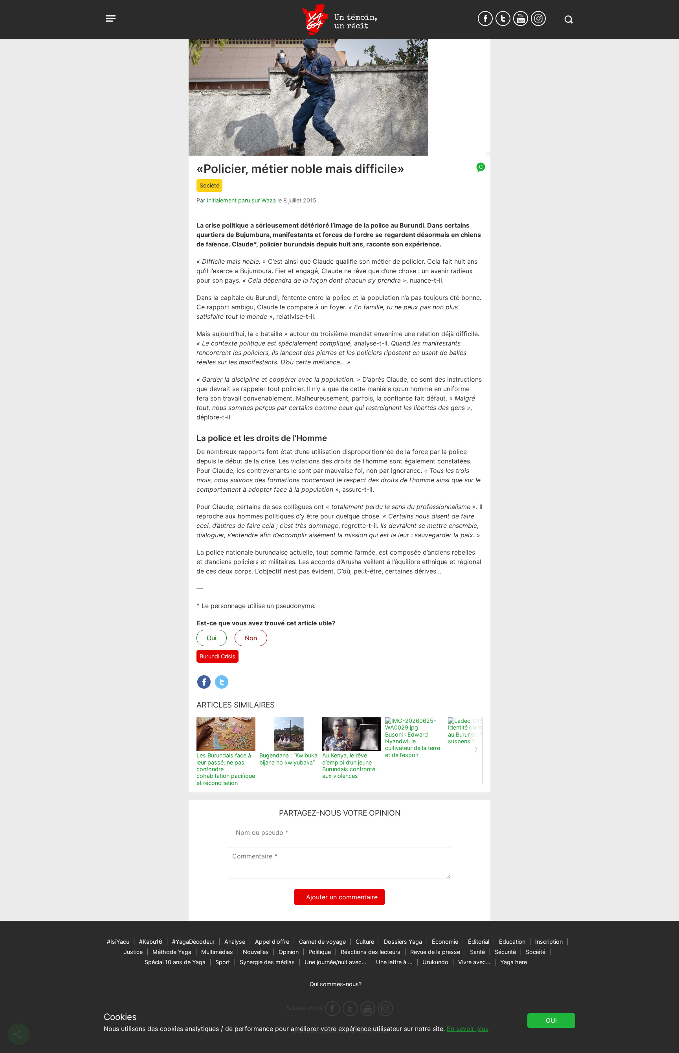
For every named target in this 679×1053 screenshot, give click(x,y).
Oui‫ (551, 1020)
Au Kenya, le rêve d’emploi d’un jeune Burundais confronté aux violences (348, 765)
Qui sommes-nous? (336, 984)
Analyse (234, 941)
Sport (222, 962)
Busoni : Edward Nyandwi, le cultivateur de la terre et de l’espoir (412, 744)
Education (512, 941)
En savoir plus (467, 1029)
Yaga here (513, 962)
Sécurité (505, 951)
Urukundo (435, 962)
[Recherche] (568, 19)
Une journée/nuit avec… (335, 962)
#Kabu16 (150, 941)
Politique (319, 951)
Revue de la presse (435, 951)
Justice (133, 951)
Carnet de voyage (322, 941)
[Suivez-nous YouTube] (520, 18)
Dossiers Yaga (403, 941)
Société (209, 185)
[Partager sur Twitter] (221, 681)
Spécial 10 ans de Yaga (175, 962)
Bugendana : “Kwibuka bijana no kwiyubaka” (288, 758)
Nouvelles (256, 951)
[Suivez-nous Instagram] (538, 18)
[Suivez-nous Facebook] (485, 18)
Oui (212, 638)
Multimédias (217, 951)
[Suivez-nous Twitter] (502, 18)
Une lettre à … (394, 962)
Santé (477, 951)
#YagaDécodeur (193, 941)
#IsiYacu (118, 941)
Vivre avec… (474, 962)
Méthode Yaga (171, 951)
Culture (365, 941)
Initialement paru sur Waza (241, 200)
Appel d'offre (272, 941)
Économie (445, 941)
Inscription (549, 941)
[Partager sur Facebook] (203, 681)
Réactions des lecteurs (370, 951)
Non (251, 638)
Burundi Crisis (217, 656)
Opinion (289, 951)
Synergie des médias (267, 962)
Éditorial (478, 941)
